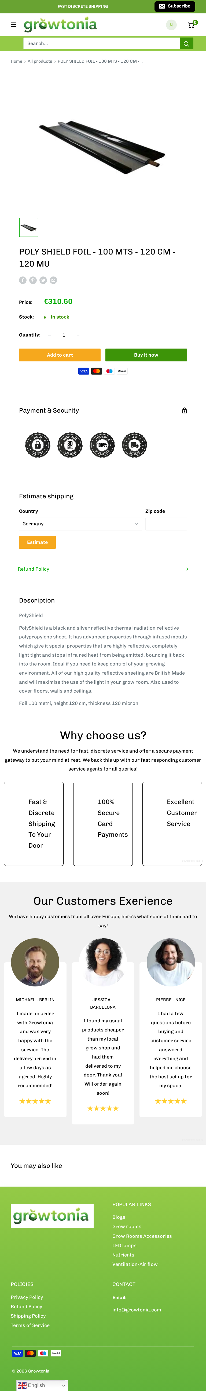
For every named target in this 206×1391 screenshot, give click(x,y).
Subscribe (179, 6)
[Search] (186, 43)
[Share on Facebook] (23, 280)
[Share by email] (53, 280)
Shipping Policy (28, 1316)
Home (16, 61)
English (36, 1385)
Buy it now (146, 355)
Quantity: (30, 335)
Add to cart (60, 355)
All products (40, 61)
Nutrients (123, 1255)
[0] (190, 25)
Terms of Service (30, 1325)
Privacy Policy (27, 1297)
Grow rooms (126, 1226)
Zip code (155, 511)
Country (28, 511)
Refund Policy (33, 569)
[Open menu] (13, 25)
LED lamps (124, 1245)
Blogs (118, 1217)
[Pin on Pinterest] (33, 280)
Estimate (37, 542)
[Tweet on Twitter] (43, 280)
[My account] (171, 25)
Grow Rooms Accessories (142, 1236)
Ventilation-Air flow (135, 1264)
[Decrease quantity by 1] (49, 335)
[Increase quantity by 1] (78, 335)
